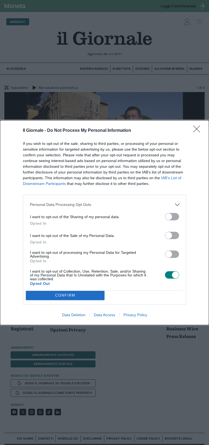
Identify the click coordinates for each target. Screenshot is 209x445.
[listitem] (104, 205)
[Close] (198, 131)
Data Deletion (73, 315)
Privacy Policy (135, 315)
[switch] (172, 216)
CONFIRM (65, 295)
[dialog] (104, 222)
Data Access (104, 315)
